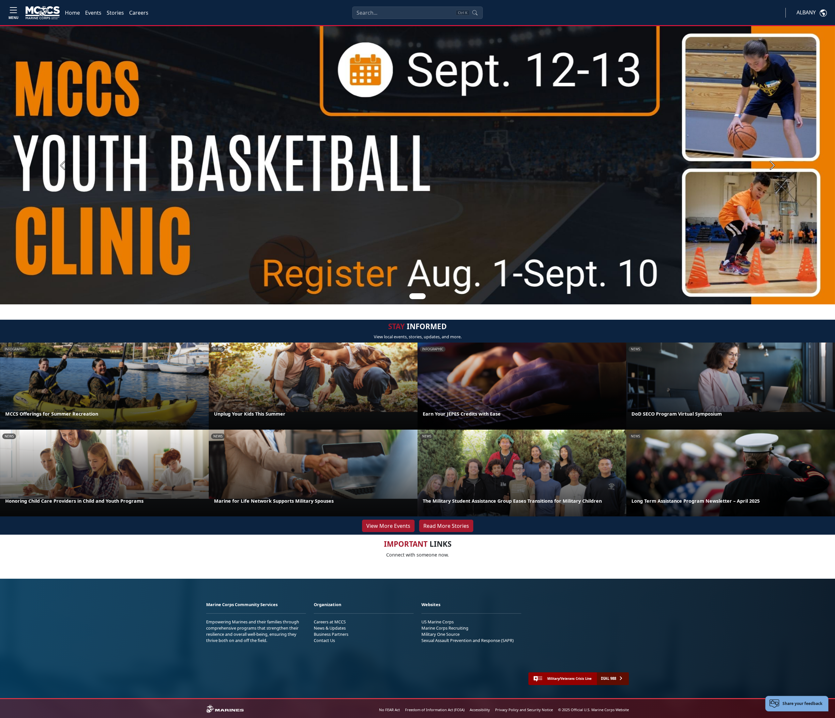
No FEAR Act (389, 709)
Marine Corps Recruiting (444, 628)
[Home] (42, 13)
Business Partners (331, 634)
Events (93, 12)
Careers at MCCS (330, 622)
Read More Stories (446, 525)
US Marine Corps (437, 622)
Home (72, 12)
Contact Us (324, 640)
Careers (138, 12)
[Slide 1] (417, 296)
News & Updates (330, 628)
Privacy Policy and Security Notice (524, 709)
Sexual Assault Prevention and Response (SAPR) (467, 640)
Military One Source (440, 634)
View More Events (388, 525)
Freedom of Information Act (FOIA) (434, 709)
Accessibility (480, 709)
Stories (115, 12)
